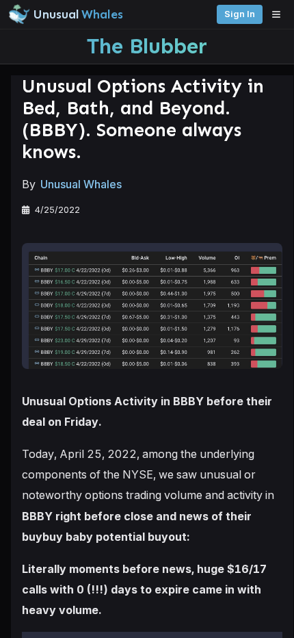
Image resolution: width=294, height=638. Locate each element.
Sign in (239, 14)
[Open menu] (280, 14)
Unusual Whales (81, 184)
